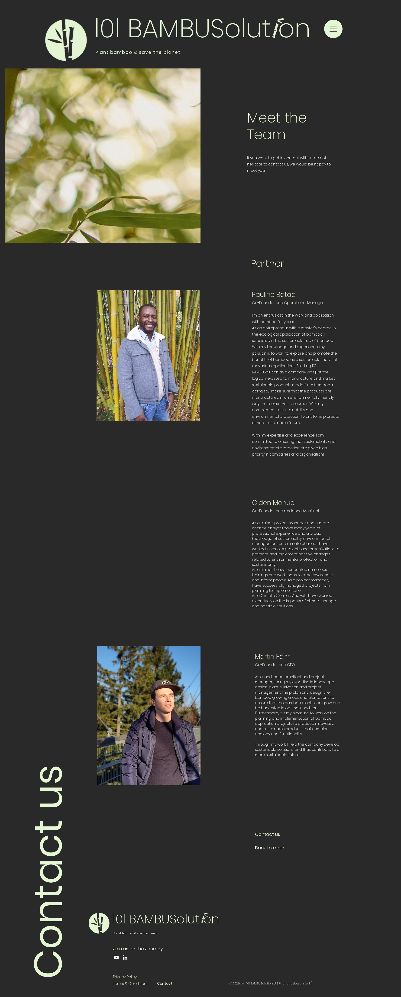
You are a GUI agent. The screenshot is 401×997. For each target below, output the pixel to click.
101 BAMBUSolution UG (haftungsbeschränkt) (279, 983)
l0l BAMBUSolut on (202, 28)
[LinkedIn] (125, 957)
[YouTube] (116, 957)
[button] (333, 29)
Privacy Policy (125, 977)
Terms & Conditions (130, 983)
